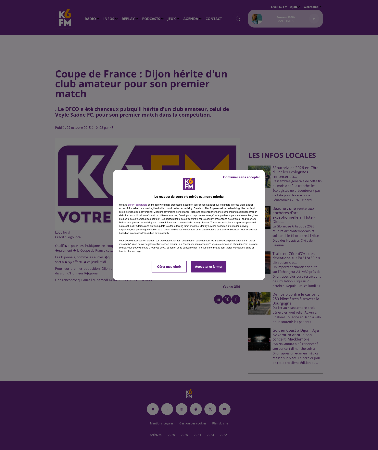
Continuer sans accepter (241, 177)
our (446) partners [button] (137, 204)
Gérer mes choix (169, 266)
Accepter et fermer (208, 266)
